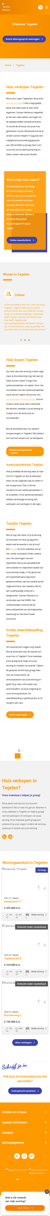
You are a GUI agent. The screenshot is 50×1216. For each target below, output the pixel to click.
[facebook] (17, 1156)
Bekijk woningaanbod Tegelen (20, 451)
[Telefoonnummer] (40, 7)
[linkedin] (31, 1156)
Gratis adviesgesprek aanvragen (22, 39)
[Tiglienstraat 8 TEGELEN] (25, 937)
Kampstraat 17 (12, 901)
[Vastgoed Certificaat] (19, 1171)
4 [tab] (29, 1179)
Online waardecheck (20, 240)
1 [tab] (21, 340)
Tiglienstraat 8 (12, 958)
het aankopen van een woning (20, 399)
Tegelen (20, 65)
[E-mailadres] (10, 836)
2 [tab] (25, 340)
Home (8, 65)
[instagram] (24, 1156)
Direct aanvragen (18, 714)
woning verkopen (14, 103)
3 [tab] (29, 340)
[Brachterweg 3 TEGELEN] (25, 994)
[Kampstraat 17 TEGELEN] (25, 880)
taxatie (13, 549)
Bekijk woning (37, 914)
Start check (23, 1208)
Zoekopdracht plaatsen (23, 1090)
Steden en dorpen (14, 1112)
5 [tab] (32, 1179)
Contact (7, 1133)
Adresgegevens (13, 1142)
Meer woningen (23, 1042)
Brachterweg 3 (12, 1015)
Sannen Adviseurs (14, 1122)
